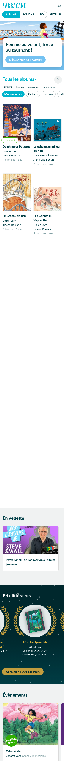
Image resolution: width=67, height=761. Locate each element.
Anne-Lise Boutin (44, 159)
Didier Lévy (9, 220)
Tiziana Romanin (12, 224)
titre (7, 87)
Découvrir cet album (25, 59)
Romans (28, 14)
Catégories (32, 87)
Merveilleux (12, 94)
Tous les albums (18, 79)
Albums (11, 14)
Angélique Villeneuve (46, 155)
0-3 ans (33, 94)
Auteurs (55, 14)
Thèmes (19, 87)
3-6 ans (48, 94)
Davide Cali (9, 151)
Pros (58, 5)
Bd (43, 14)
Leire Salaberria (11, 155)
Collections (48, 87)
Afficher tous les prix (23, 671)
